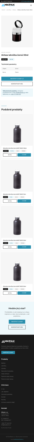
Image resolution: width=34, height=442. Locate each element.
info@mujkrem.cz (20, 92)
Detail (10, 154)
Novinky (3, 399)
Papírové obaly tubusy (7, 376)
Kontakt (3, 397)
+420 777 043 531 (7, 1)
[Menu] (31, 5)
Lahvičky (8, 10)
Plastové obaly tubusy (7, 379)
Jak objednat (4, 391)
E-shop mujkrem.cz (28, 1)
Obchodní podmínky (6, 394)
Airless (14, 10)
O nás (2, 389)
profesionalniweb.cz (18, 439)
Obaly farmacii (5, 373)
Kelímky (3, 363)
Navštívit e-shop (16, 78)
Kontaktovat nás (17, 84)
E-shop (24, 154)
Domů (3, 10)
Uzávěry (3, 368)
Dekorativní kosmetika (7, 371)
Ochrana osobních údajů (7, 402)
